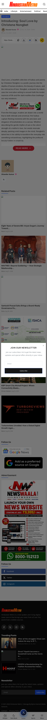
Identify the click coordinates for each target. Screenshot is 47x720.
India (6, 11)
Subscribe (23, 371)
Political (37, 11)
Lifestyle (14, 11)
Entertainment (25, 11)
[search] (44, 4)
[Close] (43, 345)
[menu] (3, 4)
